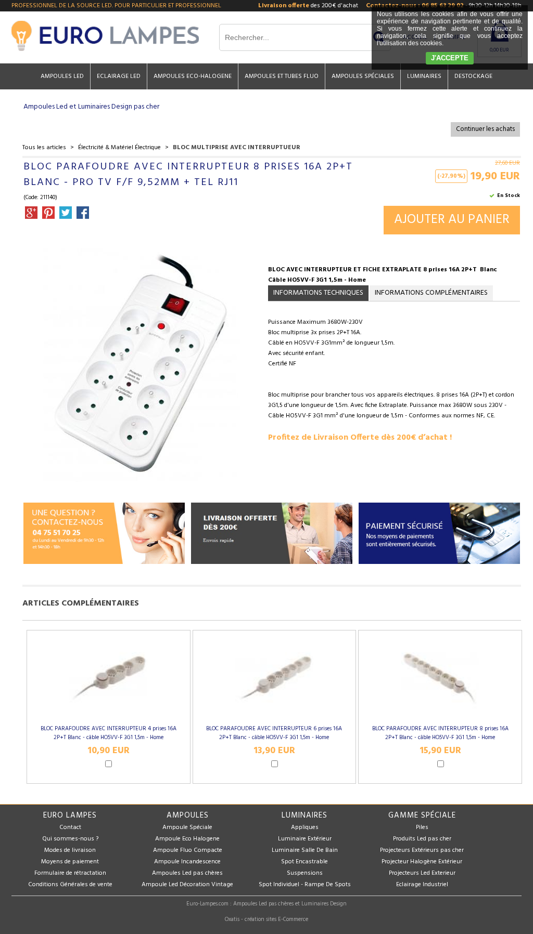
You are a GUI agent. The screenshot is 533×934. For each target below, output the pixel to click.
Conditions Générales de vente (70, 884)
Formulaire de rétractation (70, 873)
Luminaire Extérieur (305, 839)
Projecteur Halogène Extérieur (422, 862)
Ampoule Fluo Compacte (187, 850)
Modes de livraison (70, 850)
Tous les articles (44, 147)
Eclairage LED (119, 76)
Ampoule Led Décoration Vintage (187, 884)
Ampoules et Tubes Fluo (282, 76)
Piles (422, 827)
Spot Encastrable (304, 862)
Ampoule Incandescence (187, 862)
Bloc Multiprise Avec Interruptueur (236, 147)
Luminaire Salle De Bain (305, 850)
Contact (70, 827)
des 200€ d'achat (308, 5)
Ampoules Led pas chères (187, 873)
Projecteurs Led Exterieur (422, 873)
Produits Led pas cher (422, 839)
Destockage (473, 76)
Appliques (305, 827)
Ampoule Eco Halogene (187, 839)
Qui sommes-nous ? (70, 839)
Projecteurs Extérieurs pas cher (422, 850)
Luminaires (424, 76)
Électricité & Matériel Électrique (119, 147)
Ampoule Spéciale (187, 827)
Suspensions (305, 873)
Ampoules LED (62, 76)
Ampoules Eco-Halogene (193, 76)
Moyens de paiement (70, 862)
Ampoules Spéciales (363, 76)
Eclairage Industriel (422, 884)
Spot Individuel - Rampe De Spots (305, 884)
